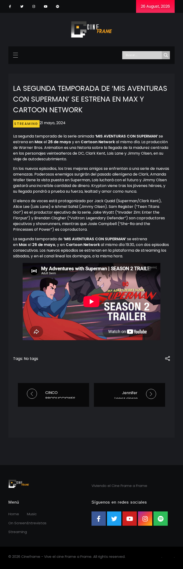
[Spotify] (57, 6)
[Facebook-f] (9, 6)
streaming (26, 123)
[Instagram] (33, 6)
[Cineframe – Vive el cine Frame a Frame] (91, 29)
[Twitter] (21, 6)
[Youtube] (45, 6)
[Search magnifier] (166, 55)
